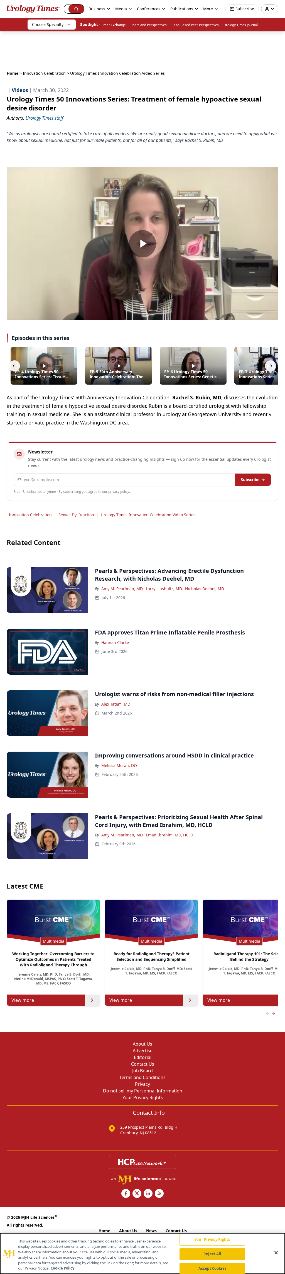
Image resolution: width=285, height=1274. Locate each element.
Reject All (212, 1253)
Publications (181, 8)
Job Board (142, 1071)
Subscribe (250, 479)
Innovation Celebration (44, 73)
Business (97, 8)
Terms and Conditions (142, 1077)
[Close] (276, 1253)
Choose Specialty (47, 24)
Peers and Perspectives (149, 25)
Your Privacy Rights (142, 1097)
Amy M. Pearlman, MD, (122, 588)
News (151, 1230)
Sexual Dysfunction (76, 514)
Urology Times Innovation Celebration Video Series (148, 514)
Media (121, 8)
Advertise (143, 1051)
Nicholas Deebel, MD (204, 588)
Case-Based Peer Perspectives (195, 25)
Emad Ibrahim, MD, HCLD (169, 835)
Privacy (142, 1084)
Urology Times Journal (240, 25)
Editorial (142, 1057)
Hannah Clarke (115, 642)
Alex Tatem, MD (115, 704)
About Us (142, 1044)
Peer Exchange (114, 25)
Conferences (148, 8)
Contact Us (142, 1064)
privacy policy (118, 491)
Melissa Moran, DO (119, 765)
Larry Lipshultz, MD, (164, 588)
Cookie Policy (62, 1268)
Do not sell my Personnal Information (142, 1091)
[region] (142, 1253)
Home (12, 73)
